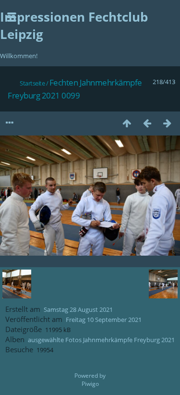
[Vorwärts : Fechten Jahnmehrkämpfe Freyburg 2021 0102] (167, 122)
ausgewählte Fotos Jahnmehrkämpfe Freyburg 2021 (101, 339)
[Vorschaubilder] (127, 122)
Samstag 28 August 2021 (78, 309)
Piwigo (90, 384)
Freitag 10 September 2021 (104, 319)
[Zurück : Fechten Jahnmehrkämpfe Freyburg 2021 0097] (147, 122)
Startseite (32, 83)
